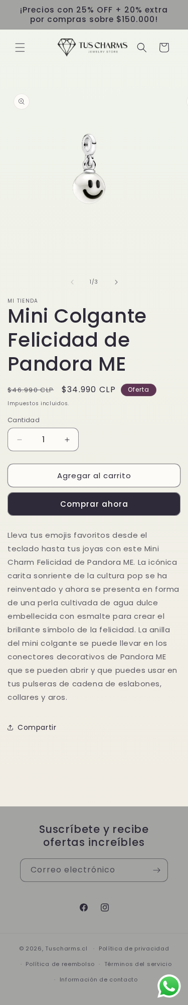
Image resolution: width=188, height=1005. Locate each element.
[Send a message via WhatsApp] (169, 986)
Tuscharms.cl (66, 948)
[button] (20, 48)
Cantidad (24, 420)
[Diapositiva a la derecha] (116, 282)
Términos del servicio (138, 964)
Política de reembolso (60, 964)
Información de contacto (99, 979)
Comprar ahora (94, 504)
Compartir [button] (37, 727)
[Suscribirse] (156, 870)
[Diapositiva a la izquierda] (72, 282)
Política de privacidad (134, 948)
